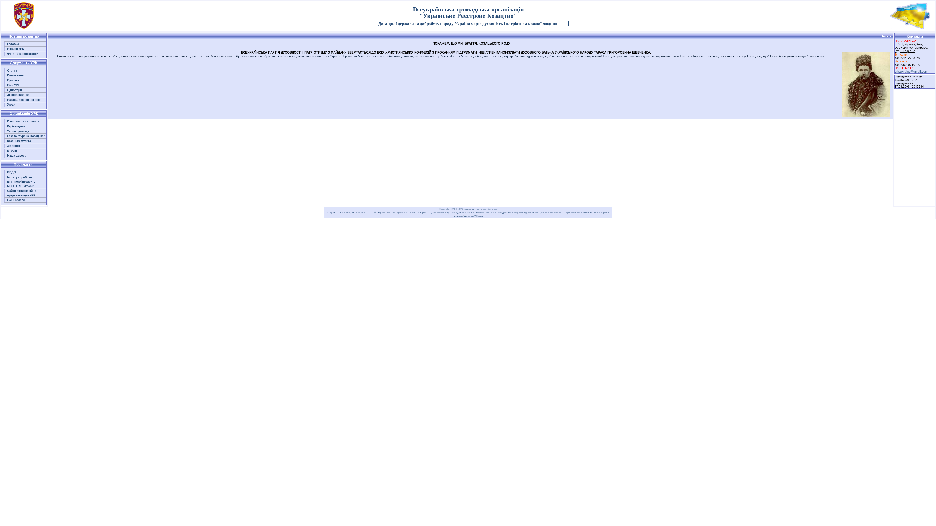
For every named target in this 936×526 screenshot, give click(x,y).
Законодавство (18, 95)
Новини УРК (15, 49)
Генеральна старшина (23, 121)
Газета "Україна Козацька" (26, 136)
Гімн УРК (13, 85)
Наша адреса (16, 155)
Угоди (11, 104)
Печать (886, 36)
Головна (13, 44)
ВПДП (11, 172)
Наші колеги (16, 200)
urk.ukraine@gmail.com (911, 71)
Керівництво (16, 126)
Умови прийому (18, 131)
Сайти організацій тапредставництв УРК (22, 193)
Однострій (14, 90)
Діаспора (13, 146)
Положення (15, 75)
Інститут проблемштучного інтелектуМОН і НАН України (21, 182)
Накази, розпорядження (24, 100)
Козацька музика (19, 141)
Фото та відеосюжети (22, 54)
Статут (12, 70)
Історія (12, 150)
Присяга (13, 80)
